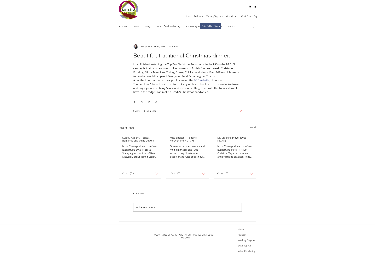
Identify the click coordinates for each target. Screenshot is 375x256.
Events (136, 26)
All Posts (123, 26)
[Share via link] (156, 101)
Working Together (247, 240)
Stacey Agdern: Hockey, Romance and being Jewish (138, 139)
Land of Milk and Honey (168, 26)
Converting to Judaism (197, 26)
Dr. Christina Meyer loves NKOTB (231, 139)
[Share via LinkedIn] (149, 101)
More (230, 26)
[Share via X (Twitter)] (141, 101)
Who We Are (244, 245)
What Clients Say (246, 251)
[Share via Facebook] (134, 101)
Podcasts (242, 234)
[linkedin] (254, 6)
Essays (148, 26)
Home (241, 229)
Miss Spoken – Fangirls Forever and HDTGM (183, 139)
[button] (252, 26)
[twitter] (250, 6)
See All (253, 127)
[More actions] (240, 46)
